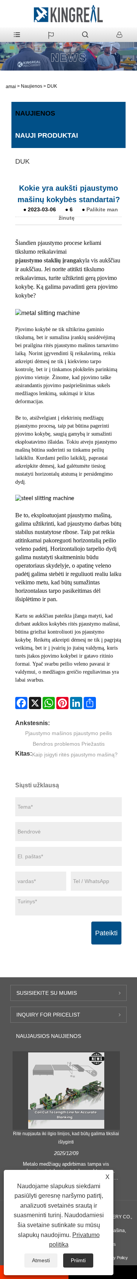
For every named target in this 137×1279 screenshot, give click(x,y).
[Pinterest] (62, 703)
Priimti (78, 1260)
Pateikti (106, 933)
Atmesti (41, 1260)
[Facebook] (21, 703)
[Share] (90, 703)
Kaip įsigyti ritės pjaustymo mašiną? (75, 754)
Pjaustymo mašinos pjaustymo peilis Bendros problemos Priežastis (68, 738)
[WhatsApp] (49, 703)
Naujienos (31, 86)
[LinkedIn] (76, 703)
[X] (35, 703)
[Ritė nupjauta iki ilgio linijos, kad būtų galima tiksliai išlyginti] (66, 1090)
